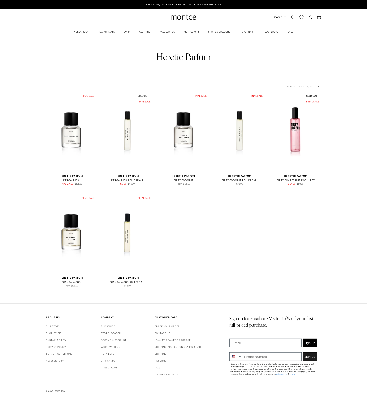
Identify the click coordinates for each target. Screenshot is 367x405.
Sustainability (56, 340)
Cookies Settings (166, 374)
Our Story (53, 326)
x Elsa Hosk (81, 31)
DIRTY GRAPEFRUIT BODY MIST (296, 180)
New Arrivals (106, 31)
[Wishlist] (301, 17)
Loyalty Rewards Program (173, 340)
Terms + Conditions (59, 354)
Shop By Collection (220, 31)
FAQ (157, 367)
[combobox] (236, 357)
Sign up (309, 343)
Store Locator (111, 333)
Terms (292, 374)
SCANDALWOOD (71, 282)
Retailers (107, 354)
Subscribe (108, 326)
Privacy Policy (56, 347)
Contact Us (162, 333)
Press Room (109, 367)
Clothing (145, 31)
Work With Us (110, 347)
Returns (160, 360)
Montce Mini (191, 31)
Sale (290, 31)
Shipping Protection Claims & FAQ (178, 347)
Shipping (161, 354)
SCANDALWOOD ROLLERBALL (127, 282)
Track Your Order (167, 326)
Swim (127, 31)
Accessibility (55, 360)
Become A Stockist (113, 340)
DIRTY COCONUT (183, 180)
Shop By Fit (248, 31)
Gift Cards (108, 360)
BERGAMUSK (71, 180)
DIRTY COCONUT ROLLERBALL (240, 180)
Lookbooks (271, 31)
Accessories (167, 31)
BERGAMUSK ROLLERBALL (127, 180)
